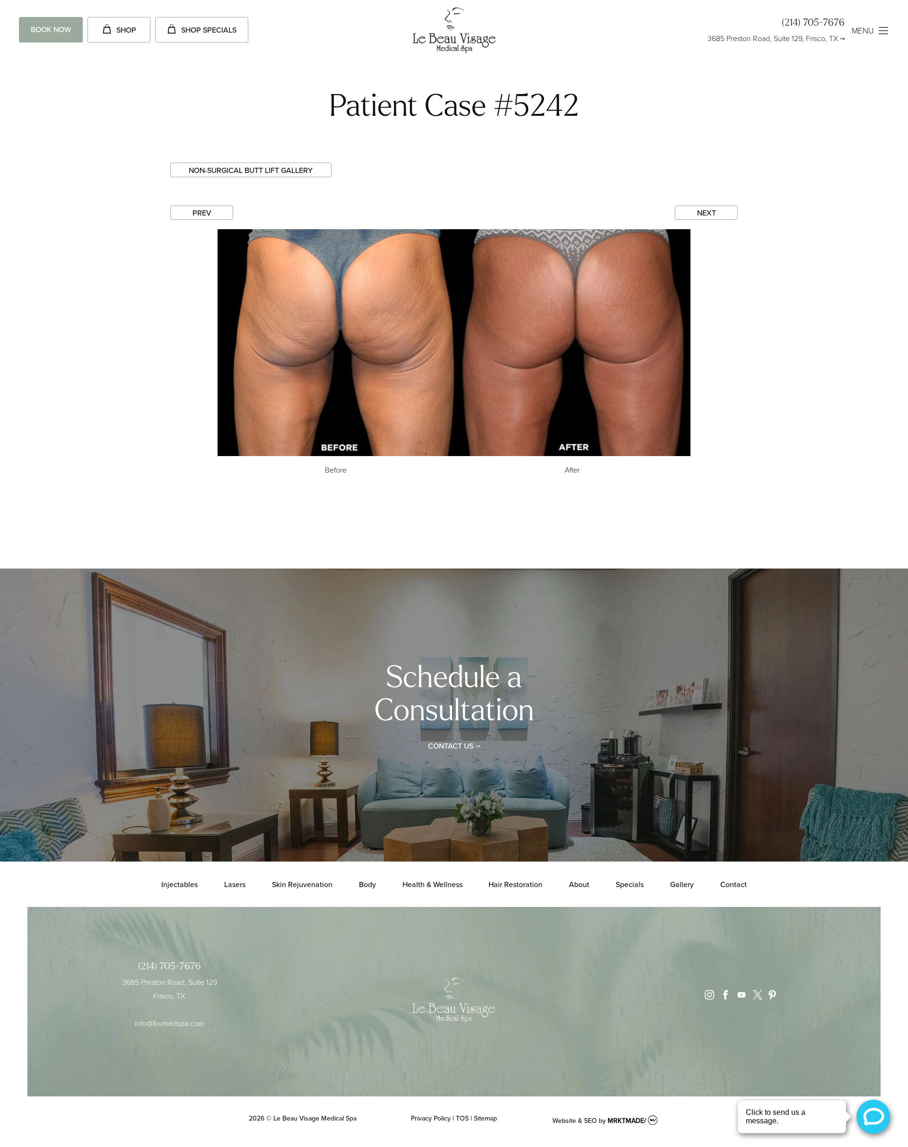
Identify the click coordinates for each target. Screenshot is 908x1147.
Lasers (234, 884)
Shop (126, 30)
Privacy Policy (431, 1118)
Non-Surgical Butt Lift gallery (251, 170)
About (579, 884)
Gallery (682, 884)
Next (706, 212)
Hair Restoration (515, 884)
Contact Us (450, 746)
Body (367, 884)
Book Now (51, 29)
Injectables (179, 884)
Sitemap (485, 1118)
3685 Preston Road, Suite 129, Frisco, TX (772, 38)
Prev (201, 212)
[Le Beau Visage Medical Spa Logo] (454, 31)
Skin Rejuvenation (302, 884)
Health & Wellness (432, 884)
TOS (462, 1118)
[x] (755, 997)
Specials (630, 884)
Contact (733, 884)
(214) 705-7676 (813, 23)
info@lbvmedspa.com (169, 1023)
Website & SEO (574, 1120)
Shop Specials (208, 30)
